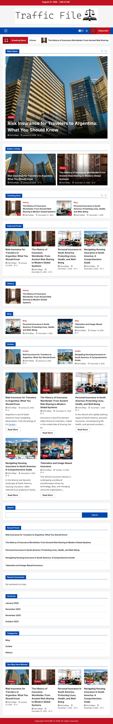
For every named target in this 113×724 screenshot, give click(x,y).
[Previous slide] (102, 51)
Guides (11, 171)
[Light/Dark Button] (81, 30)
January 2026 (12, 603)
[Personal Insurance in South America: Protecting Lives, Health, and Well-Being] (69, 238)
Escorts (12, 424)
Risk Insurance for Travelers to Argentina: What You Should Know (13, 356)
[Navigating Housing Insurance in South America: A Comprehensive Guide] (95, 238)
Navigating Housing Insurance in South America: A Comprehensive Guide (94, 256)
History (11, 110)
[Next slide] (105, 51)
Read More (14, 430)
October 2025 (12, 621)
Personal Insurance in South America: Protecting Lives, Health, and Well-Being (64, 208)
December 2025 (13, 609)
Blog (76, 202)
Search (10, 507)
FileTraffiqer (14, 135)
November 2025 (13, 615)
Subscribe (103, 30)
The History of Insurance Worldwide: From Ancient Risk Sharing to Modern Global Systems (53, 123)
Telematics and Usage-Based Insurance (65, 326)
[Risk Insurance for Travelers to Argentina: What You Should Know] (17, 238)
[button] (6, 31)
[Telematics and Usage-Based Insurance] (56, 448)
